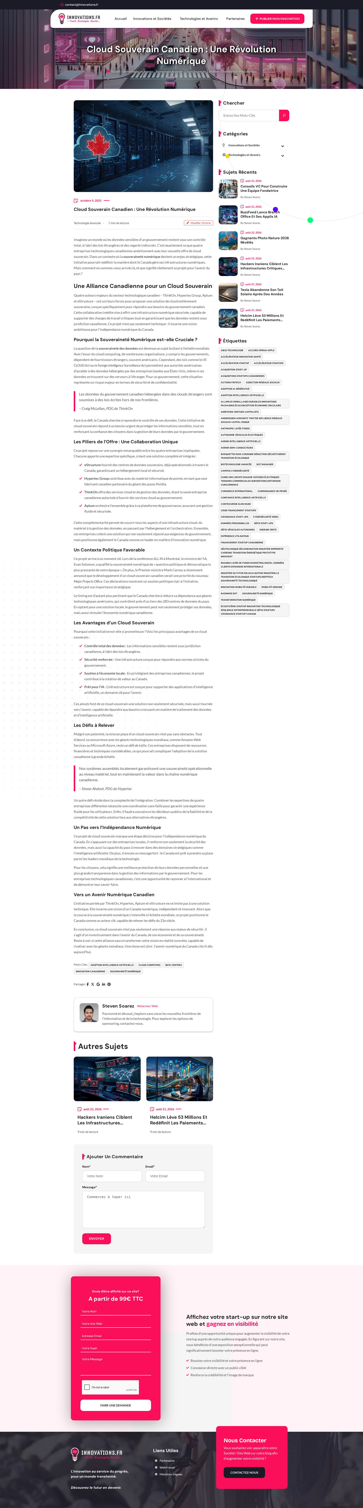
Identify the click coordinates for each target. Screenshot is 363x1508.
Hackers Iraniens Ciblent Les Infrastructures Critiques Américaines (105, 1120)
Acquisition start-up (234, 369)
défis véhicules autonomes (238, 529)
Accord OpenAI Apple (261, 350)
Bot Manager (265, 464)
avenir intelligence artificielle (241, 441)
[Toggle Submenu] (282, 145)
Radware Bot (229, 593)
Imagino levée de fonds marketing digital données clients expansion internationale (252, 564)
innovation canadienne (90, 971)
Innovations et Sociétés (152, 18)
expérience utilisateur (235, 536)
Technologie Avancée (168, 71)
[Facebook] (88, 985)
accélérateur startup (235, 363)
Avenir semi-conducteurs (237, 447)
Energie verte (268, 529)
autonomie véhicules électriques (242, 434)
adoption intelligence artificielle (112, 965)
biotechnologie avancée (236, 464)
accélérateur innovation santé (241, 356)
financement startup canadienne (242, 542)
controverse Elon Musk (236, 504)
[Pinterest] (109, 985)
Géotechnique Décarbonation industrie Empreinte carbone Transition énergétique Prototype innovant (252, 552)
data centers (173, 965)
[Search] (284, 115)
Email (150, 1166)
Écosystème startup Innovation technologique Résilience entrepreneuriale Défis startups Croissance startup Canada (250, 610)
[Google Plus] (98, 985)
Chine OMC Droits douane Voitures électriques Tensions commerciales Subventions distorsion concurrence (251, 481)
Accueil (121, 18)
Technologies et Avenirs (199, 18)
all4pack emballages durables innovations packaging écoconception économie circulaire (251, 403)
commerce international (237, 491)
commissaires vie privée (272, 491)
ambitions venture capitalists (240, 411)
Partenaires (235, 18)
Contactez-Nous (244, 1472)
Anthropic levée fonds (235, 428)
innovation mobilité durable (239, 587)
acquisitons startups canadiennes (242, 376)
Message (89, 1187)
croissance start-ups (234, 516)
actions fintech (231, 382)
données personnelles (235, 523)
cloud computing (149, 965)
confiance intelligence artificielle (243, 497)
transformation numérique (238, 599)
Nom (86, 1166)
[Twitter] (92, 985)
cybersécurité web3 (265, 516)
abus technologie (232, 350)
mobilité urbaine (271, 587)
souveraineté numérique (125, 971)
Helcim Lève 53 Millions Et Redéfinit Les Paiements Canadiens (178, 1120)
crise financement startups (238, 510)
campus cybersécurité (235, 470)
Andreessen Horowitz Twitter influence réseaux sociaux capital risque (251, 420)
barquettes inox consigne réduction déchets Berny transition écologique (253, 456)
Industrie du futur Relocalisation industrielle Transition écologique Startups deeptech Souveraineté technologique (250, 577)
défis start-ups (263, 523)
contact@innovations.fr (81, 5)
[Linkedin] (103, 985)
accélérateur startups (268, 363)
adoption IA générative (235, 388)
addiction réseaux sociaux (263, 382)
